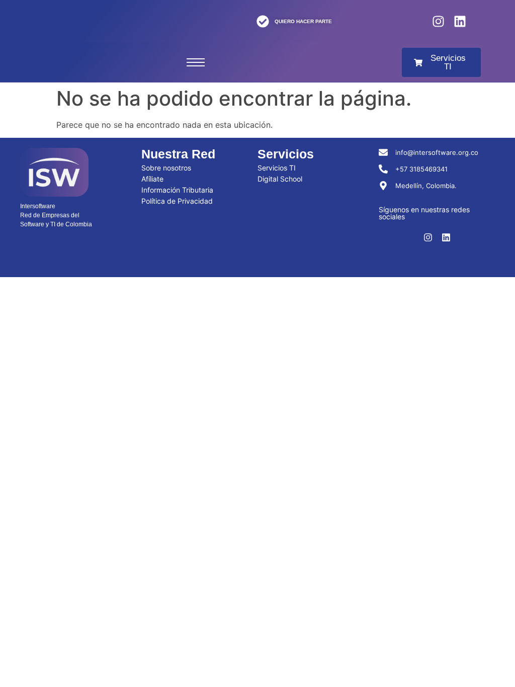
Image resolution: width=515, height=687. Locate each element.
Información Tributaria (177, 190)
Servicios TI (277, 167)
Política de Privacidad (177, 201)
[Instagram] (438, 21)
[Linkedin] (460, 21)
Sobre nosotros (166, 167)
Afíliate (152, 179)
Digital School (280, 179)
